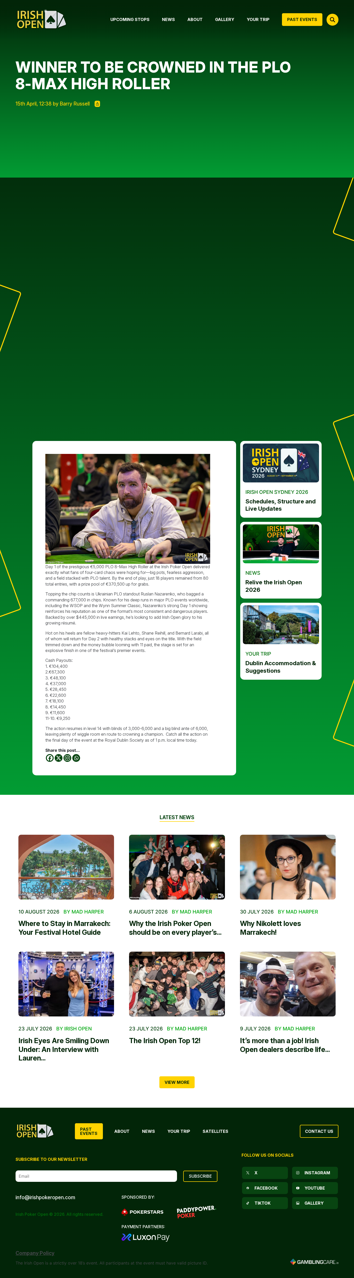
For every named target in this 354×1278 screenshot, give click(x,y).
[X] (58, 758)
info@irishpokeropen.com (45, 1197)
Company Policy (35, 1253)
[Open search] (332, 20)
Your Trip (178, 1131)
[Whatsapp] (76, 758)
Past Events (88, 1131)
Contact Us (319, 1131)
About (122, 1131)
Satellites (215, 1131)
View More (177, 1082)
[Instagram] (67, 758)
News (148, 1131)
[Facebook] (50, 758)
